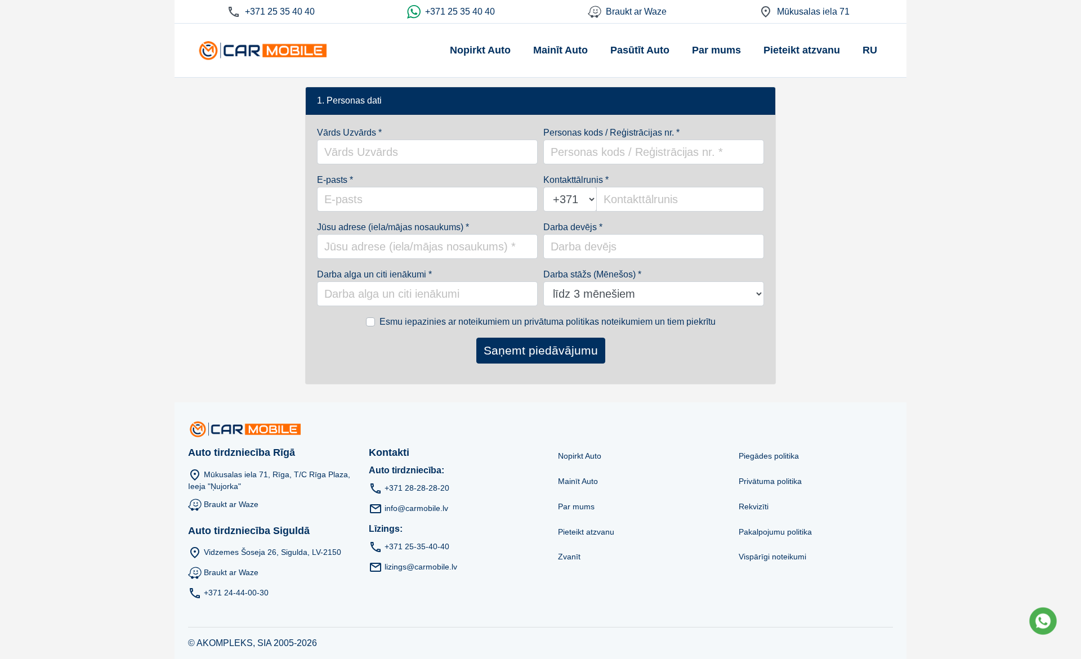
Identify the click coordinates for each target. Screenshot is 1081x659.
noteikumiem (484, 321)
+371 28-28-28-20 (417, 487)
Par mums (716, 50)
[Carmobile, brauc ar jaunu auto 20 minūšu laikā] (262, 50)
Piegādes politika (769, 455)
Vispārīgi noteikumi (772, 556)
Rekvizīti (754, 506)
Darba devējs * (572, 227)
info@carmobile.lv (416, 507)
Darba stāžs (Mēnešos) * (592, 274)
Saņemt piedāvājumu (541, 350)
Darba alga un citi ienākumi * (374, 274)
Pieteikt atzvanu (801, 50)
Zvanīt (569, 556)
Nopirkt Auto (480, 50)
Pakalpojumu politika (775, 531)
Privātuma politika (770, 481)
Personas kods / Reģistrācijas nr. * (611, 132)
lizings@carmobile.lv (421, 566)
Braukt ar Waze (231, 503)
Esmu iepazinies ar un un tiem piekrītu (547, 321)
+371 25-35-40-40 (417, 545)
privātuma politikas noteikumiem (588, 321)
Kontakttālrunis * (576, 180)
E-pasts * (335, 180)
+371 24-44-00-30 (236, 592)
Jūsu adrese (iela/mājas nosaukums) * (393, 227)
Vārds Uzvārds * (349, 132)
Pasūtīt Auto (639, 50)
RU (870, 50)
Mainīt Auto (560, 50)
